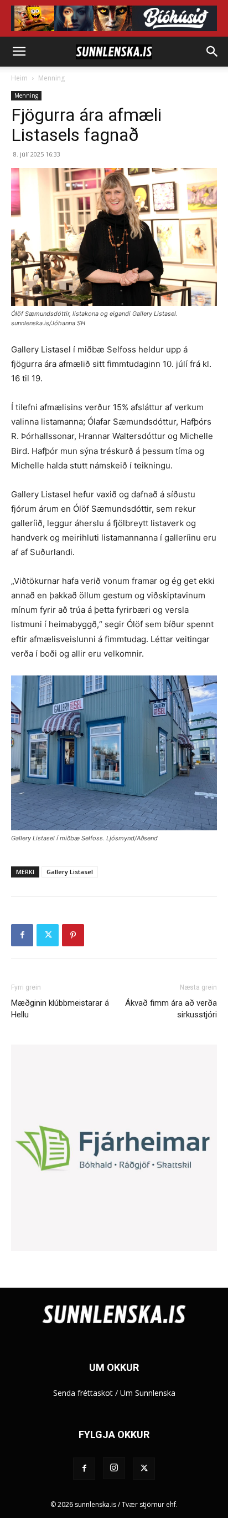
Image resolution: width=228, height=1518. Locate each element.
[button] (19, 52)
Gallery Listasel (69, 872)
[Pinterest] (73, 935)
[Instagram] (114, 1468)
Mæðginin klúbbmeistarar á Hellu (60, 1009)
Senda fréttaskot (83, 1393)
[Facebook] (22, 935)
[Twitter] (48, 935)
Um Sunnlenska (147, 1393)
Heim (19, 78)
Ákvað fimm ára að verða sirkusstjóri (171, 1009)
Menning (51, 78)
